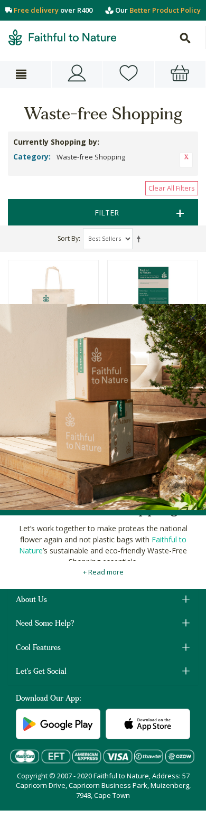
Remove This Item (186, 160)
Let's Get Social (41, 672)
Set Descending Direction (140, 239)
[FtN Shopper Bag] (53, 296)
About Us (31, 600)
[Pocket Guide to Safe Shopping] (153, 296)
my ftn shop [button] (128, 74)
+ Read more (103, 572)
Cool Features (38, 648)
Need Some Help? (45, 624)
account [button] (77, 74)
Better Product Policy (165, 10)
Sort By (68, 238)
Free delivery (36, 10)
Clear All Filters (171, 188)
